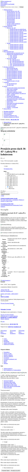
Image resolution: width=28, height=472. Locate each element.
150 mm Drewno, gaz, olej (13, 15)
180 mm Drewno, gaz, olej (13, 16)
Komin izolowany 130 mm (16, 32)
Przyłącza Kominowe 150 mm (14, 74)
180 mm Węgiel (11, 22)
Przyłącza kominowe (9, 67)
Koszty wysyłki (7, 353)
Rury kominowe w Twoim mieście (12, 370)
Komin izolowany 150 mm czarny (18, 36)
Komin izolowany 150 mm (16, 34)
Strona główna (7, 108)
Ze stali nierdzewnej (12, 83)
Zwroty (5, 360)
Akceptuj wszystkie (15, 470)
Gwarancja (6, 357)
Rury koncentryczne (9, 51)
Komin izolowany (8, 26)
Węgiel (8, 43)
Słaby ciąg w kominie (12, 89)
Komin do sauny (8, 79)
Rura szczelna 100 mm (12, 69)
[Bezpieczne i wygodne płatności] (9, 316)
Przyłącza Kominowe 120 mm (14, 71)
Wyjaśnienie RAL (8, 168)
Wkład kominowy (8, 9)
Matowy (11, 187)
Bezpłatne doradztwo (9, 111)
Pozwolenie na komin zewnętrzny (15, 103)
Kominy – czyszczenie (12, 107)
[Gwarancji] (14, 305)
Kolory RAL (10, 101)
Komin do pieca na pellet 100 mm (18, 30)
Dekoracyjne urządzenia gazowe (15, 54)
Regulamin (6, 341)
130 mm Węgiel (11, 19)
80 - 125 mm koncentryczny (17, 62)
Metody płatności (5, 319)
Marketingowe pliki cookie (10, 385)
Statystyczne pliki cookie (10, 383)
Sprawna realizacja (8, 112)
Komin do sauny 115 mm (13, 81)
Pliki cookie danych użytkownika (12, 386)
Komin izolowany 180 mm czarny (18, 39)
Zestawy (6, 50)
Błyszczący (11, 188)
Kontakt (6, 340)
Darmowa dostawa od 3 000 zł (11, 117)
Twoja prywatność (8, 380)
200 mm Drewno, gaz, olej (13, 18)
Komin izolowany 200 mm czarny (18, 41)
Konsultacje (7, 352)
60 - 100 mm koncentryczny (17, 61)
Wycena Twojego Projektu (7, 303)
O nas (5, 338)
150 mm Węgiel (11, 21)
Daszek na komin (11, 106)
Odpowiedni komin (11, 90)
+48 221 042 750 (5, 289)
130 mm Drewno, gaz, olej (13, 14)
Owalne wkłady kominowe (13, 23)
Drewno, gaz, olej (11, 28)
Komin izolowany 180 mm (16, 37)
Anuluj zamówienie (8, 343)
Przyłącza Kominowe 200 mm (14, 78)
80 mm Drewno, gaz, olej (13, 11)
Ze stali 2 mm (10, 85)
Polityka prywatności (9, 344)
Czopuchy (6, 82)
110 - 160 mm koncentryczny (17, 65)
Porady (5, 86)
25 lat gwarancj (7, 114)
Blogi (5, 362)
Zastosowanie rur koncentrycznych (15, 53)
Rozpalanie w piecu (12, 100)
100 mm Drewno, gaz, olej (13, 12)
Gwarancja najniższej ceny (10, 115)
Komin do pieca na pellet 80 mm (18, 29)
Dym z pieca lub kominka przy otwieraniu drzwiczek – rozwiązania (16, 98)
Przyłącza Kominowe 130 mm (14, 72)
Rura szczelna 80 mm (12, 68)
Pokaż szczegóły (8, 387)
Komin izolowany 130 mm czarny (18, 33)
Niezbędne (15, 409)
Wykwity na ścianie (11, 104)
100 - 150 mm (13, 55)
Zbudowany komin (11, 25)
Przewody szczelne (11, 58)
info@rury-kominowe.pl (7, 291)
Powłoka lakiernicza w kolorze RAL (10, 163)
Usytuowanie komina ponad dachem (16, 87)
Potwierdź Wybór (5, 470)
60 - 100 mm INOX (15, 60)
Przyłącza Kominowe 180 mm (14, 76)
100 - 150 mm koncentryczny (17, 64)
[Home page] (3, 321)
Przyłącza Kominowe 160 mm (14, 75)
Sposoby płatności (8, 355)
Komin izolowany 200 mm (16, 40)
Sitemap (6, 363)
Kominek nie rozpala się (13, 96)
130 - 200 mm (13, 57)
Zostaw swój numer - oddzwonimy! (9, 293)
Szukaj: (2, 7)
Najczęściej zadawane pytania (14, 92)
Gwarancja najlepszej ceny (10, 359)
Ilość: (2, 192)
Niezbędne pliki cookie (9, 382)
